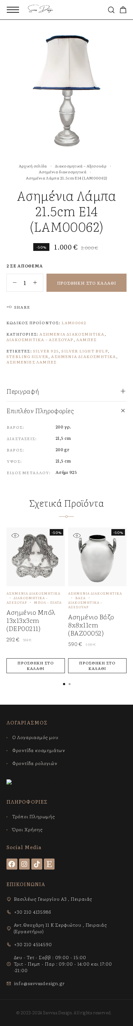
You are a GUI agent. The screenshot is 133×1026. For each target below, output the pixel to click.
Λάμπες (86, 339)
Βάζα (80, 597)
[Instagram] (24, 864)
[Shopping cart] (123, 10)
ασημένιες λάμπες (31, 362)
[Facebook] (11, 864)
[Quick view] (15, 535)
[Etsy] (49, 864)
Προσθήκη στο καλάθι (86, 283)
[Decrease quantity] (11, 282)
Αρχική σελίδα (33, 166)
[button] (35, 665)
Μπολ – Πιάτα (48, 602)
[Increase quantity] (38, 282)
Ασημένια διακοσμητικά (63, 172)
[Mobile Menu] (13, 9)
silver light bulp (84, 351)
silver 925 (46, 351)
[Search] (111, 9)
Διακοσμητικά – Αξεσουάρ (81, 166)
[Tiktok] (36, 864)
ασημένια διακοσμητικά (83, 356)
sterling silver (27, 356)
